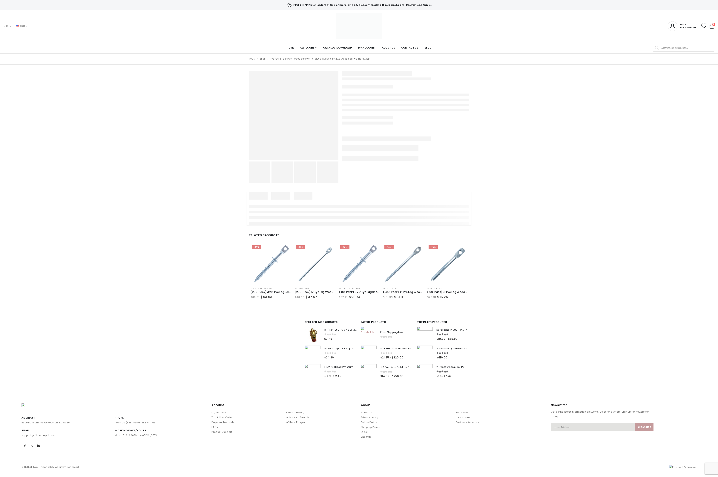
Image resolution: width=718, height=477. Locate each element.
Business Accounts (467, 422)
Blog (428, 47)
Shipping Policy (370, 427)
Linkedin (39, 446)
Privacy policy (369, 417)
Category (307, 47)
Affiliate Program (296, 422)
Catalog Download (337, 47)
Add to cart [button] (284, 250)
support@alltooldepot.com (39, 435)
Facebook (24, 446)
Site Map (366, 437)
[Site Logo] (359, 26)
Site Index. (462, 412)
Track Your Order (222, 417)
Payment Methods (222, 422)
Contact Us (409, 47)
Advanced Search (297, 417)
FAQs (214, 427)
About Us (388, 47)
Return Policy (369, 422)
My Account (367, 47)
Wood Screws (302, 288)
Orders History (295, 412)
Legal (364, 432)
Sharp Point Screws (261, 288)
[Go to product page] (312, 335)
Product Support (221, 432)
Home (290, 47)
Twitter (31, 446)
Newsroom (463, 417)
